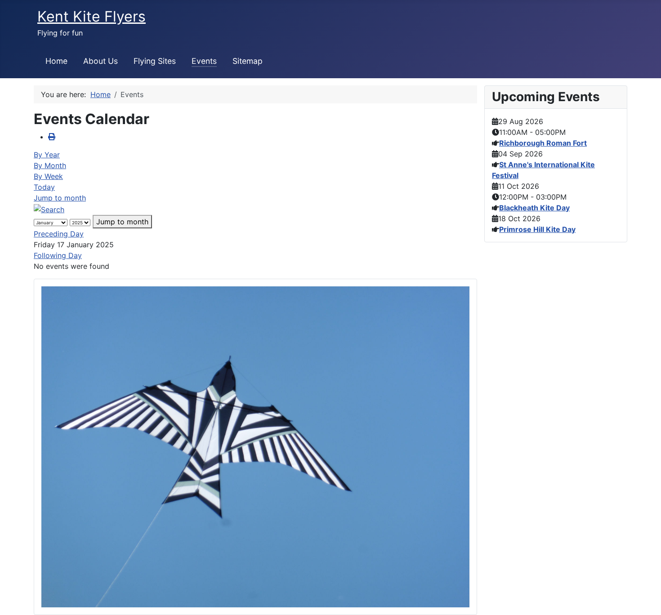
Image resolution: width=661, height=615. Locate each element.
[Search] (49, 208)
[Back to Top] (645, 598)
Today (44, 187)
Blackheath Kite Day (534, 207)
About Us (100, 61)
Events (204, 61)
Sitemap (247, 61)
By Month (50, 165)
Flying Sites (155, 61)
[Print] (51, 136)
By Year (47, 154)
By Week (48, 176)
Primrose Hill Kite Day (537, 229)
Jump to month (60, 197)
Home (56, 61)
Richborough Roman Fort (543, 142)
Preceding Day (59, 233)
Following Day (58, 255)
